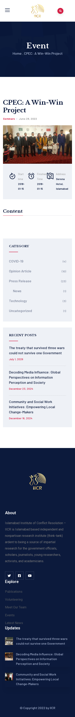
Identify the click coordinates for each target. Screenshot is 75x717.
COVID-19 (16, 261)
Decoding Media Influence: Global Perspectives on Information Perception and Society (34, 377)
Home (17, 53)
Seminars (9, 118)
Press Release (20, 281)
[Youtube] (30, 575)
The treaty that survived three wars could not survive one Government (37, 350)
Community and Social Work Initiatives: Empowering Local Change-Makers (32, 406)
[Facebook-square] (19, 575)
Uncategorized (20, 310)
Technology (18, 301)
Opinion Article (20, 271)
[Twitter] (9, 575)
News (17, 291)
